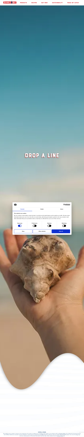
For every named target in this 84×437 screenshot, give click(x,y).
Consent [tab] (22, 209)
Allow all (61, 231)
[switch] (34, 226)
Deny (23, 231)
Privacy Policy (62, 433)
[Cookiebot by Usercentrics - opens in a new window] (64, 205)
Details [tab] (42, 209)
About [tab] (61, 209)
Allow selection (42, 231)
